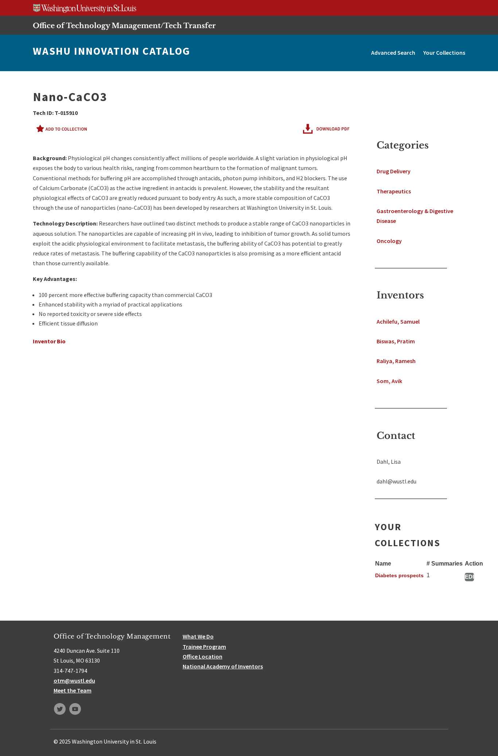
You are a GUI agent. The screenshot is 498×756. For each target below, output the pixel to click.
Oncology (389, 240)
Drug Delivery (394, 171)
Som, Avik (389, 381)
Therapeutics (394, 191)
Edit (469, 577)
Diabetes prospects (399, 575)
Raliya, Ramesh (396, 360)
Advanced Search (393, 52)
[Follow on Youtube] (75, 709)
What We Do (198, 636)
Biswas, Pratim (396, 341)
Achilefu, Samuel (398, 321)
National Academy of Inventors (223, 666)
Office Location (202, 656)
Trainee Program (204, 646)
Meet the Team (73, 690)
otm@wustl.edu (74, 680)
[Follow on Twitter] (60, 709)
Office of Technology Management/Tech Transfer (124, 25)
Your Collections (444, 52)
